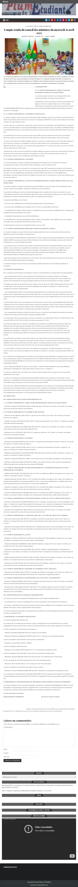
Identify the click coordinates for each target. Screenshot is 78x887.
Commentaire (9, 727)
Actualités (35, 26)
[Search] (75, 20)
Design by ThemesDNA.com (39, 885)
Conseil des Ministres (45, 26)
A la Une (29, 26)
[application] (39, 839)
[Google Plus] (52, 20)
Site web (6, 757)
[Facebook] (49, 20)
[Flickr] (63, 20)
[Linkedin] (57, 20)
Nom (6, 749)
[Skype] (69, 20)
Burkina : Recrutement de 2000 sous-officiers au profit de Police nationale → (51, 709)
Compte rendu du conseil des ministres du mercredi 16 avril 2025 (39, 31)
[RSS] (72, 20)
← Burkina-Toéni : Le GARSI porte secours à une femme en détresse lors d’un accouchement (32, 711)
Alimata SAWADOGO (28, 36)
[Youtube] (66, 20)
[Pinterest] (55, 20)
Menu (6, 2)
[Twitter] (46, 20)
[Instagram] (60, 20)
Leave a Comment (50, 36)
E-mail (6, 753)
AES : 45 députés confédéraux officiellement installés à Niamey (22, 790)
